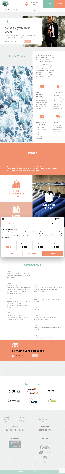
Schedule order (8, 417)
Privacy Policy (42, 472)
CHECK (28, 41)
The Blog (21, 421)
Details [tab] (32, 224)
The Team (41, 421)
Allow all (53, 253)
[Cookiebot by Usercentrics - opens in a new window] (56, 219)
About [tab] (53, 224)
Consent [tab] (11, 224)
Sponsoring (37, 10)
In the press (22, 419)
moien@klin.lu (34, 5)
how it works (6, 10)
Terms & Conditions (32, 472)
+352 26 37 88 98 (34, 3)
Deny (11, 253)
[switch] (24, 247)
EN (63, 9)
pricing (16, 10)
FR (61, 9)
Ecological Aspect (43, 419)
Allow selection (32, 253)
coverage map (22, 417)
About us (25, 10)
